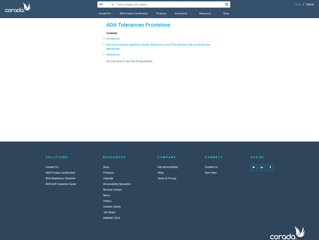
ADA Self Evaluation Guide (61, 184)
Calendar (108, 178)
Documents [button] (181, 13)
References (113, 54)
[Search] (226, 4)
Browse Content (112, 189)
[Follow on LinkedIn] (262, 167)
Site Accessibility (168, 167)
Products (161, 13)
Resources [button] (205, 13)
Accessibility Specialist (117, 184)
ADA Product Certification (134, 13)
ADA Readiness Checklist (60, 178)
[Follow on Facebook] (270, 167)
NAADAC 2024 (111, 218)
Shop (226, 13)
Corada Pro (105, 13)
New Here (211, 172)
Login (297, 4)
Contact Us (211, 167)
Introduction (113, 38)
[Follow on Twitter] (253, 167)
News (106, 195)
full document (144, 61)
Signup (310, 4)
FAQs (161, 172)
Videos (107, 201)
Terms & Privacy (167, 178)
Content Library (112, 206)
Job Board (109, 212)
